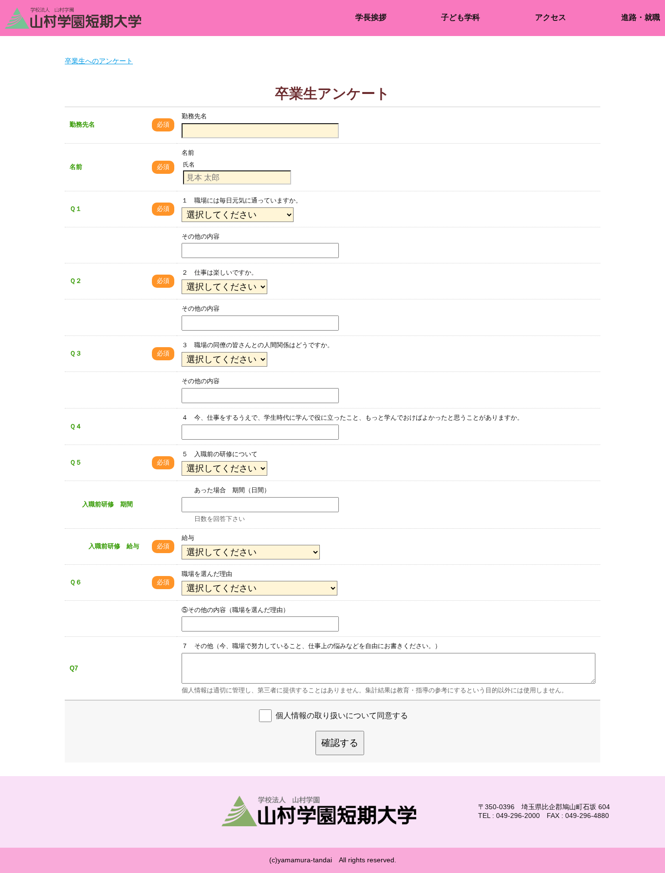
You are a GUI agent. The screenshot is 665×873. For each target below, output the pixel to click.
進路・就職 (640, 17)
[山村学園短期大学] (102, 18)
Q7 (74, 668)
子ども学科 (460, 17)
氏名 (189, 164)
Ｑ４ (76, 426)
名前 (76, 166)
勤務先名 (82, 124)
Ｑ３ (76, 353)
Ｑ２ (76, 280)
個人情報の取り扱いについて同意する (342, 715)
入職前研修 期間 (101, 504)
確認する (339, 743)
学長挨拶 (371, 17)
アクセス (550, 17)
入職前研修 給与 (104, 546)
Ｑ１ (76, 208)
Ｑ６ (76, 582)
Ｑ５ (76, 462)
